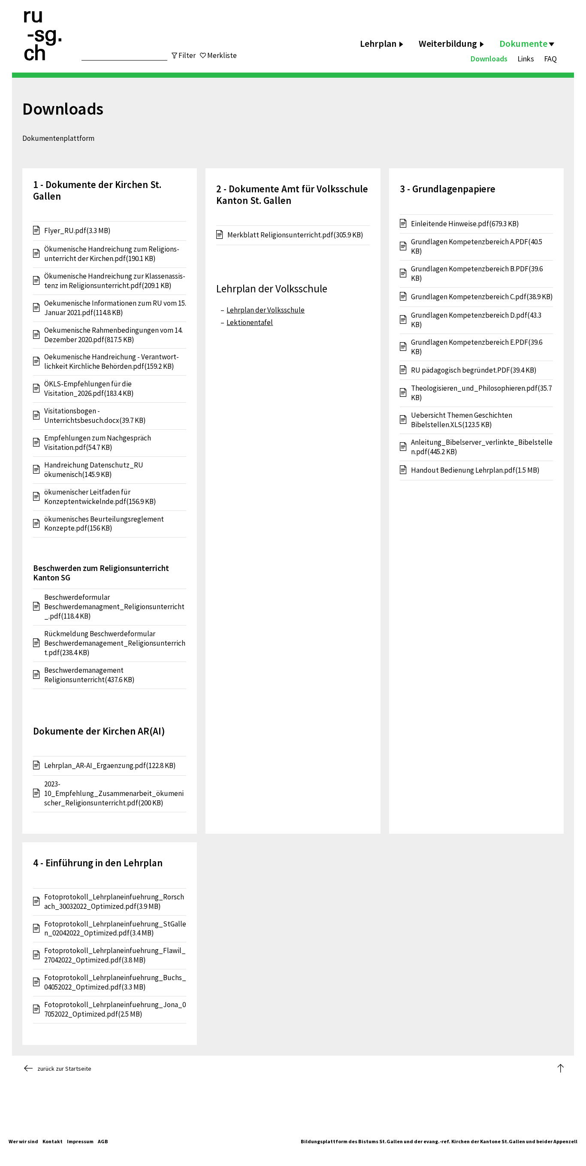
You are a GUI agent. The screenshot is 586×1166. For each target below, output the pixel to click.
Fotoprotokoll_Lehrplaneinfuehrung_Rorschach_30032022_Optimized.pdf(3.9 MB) (114, 902)
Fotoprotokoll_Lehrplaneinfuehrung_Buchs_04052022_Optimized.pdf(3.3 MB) (115, 982)
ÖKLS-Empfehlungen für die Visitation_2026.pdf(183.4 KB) (89, 389)
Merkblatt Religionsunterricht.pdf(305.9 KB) (295, 235)
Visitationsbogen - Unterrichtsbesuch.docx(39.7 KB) (95, 416)
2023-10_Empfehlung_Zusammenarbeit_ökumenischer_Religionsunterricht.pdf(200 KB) (114, 794)
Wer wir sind (23, 1141)
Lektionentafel (250, 322)
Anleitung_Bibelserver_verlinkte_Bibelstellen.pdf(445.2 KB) (482, 447)
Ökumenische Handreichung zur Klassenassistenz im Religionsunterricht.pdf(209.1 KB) (114, 281)
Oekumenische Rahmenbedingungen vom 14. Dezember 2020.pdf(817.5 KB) (113, 335)
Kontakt (52, 1141)
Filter (187, 55)
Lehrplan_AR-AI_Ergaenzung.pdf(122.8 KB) (110, 765)
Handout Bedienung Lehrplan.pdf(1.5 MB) (475, 470)
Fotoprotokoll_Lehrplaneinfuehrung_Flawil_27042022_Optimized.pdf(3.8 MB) (115, 955)
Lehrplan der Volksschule (266, 310)
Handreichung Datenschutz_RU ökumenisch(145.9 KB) (93, 470)
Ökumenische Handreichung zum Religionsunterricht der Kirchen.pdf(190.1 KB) (111, 254)
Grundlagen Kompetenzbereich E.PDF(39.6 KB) (476, 347)
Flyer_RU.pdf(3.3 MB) (77, 230)
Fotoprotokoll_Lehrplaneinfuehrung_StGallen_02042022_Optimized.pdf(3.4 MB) (115, 929)
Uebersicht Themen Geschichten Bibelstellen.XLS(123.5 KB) (461, 420)
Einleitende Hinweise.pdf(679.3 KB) (465, 223)
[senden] (150, 51)
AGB (103, 1141)
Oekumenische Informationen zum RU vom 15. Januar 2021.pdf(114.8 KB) (115, 308)
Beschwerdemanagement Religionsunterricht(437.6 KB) (89, 675)
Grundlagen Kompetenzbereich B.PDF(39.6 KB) (477, 273)
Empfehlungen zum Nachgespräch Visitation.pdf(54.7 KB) (97, 443)
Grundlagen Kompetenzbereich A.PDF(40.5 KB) (476, 246)
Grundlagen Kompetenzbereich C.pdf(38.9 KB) (482, 296)
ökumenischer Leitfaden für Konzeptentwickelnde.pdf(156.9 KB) (100, 497)
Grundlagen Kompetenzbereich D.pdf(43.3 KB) (476, 320)
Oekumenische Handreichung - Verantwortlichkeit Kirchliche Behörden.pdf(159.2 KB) (111, 361)
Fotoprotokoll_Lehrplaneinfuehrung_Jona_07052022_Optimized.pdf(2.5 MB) (115, 1009)
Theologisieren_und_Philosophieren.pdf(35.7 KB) (481, 393)
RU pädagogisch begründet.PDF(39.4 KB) (474, 370)
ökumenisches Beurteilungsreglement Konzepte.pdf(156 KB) (104, 524)
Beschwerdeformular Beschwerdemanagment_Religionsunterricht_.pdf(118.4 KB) (114, 607)
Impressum (80, 1141)
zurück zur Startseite (64, 1068)
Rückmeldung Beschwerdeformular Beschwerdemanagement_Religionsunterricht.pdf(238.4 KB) (114, 643)
